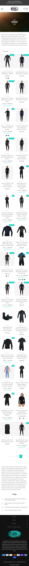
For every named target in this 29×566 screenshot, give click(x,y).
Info (14, 520)
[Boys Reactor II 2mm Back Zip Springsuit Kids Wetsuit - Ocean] (19, 279)
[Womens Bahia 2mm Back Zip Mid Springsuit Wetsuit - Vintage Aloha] (23, 418)
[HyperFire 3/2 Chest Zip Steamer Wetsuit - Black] (8, 78)
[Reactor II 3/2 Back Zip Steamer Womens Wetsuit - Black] (6, 135)
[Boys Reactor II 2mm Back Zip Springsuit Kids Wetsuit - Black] (22, 279)
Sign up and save (14, 527)
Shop (14, 523)
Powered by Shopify (14, 564)
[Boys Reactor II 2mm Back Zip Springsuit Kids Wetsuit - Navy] (24, 279)
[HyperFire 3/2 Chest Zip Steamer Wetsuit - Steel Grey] (6, 78)
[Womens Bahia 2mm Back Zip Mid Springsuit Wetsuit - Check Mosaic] (21, 418)
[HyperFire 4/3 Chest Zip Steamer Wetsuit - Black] (6, 276)
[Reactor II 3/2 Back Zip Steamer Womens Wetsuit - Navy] (8, 135)
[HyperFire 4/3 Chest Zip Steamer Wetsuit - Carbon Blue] (8, 276)
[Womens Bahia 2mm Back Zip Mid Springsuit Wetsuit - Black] (19, 418)
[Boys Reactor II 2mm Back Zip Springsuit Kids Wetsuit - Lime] (20, 279)
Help (14, 516)
